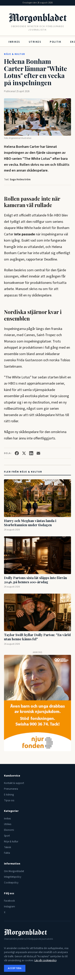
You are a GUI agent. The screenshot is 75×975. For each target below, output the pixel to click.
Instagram (9, 906)
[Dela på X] (24, 453)
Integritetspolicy (12, 877)
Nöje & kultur (14, 54)
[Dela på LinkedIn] (31, 453)
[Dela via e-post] (38, 453)
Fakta (7, 853)
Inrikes (14, 42)
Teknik (7, 847)
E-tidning (9, 794)
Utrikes (35, 42)
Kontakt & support (14, 783)
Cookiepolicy (11, 882)
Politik (55, 42)
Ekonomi (9, 830)
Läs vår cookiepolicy (45, 960)
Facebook (9, 901)
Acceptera (14, 968)
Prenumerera (11, 789)
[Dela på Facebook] (17, 453)
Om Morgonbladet (14, 871)
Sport (7, 836)
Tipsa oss (9, 800)
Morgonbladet (37, 17)
